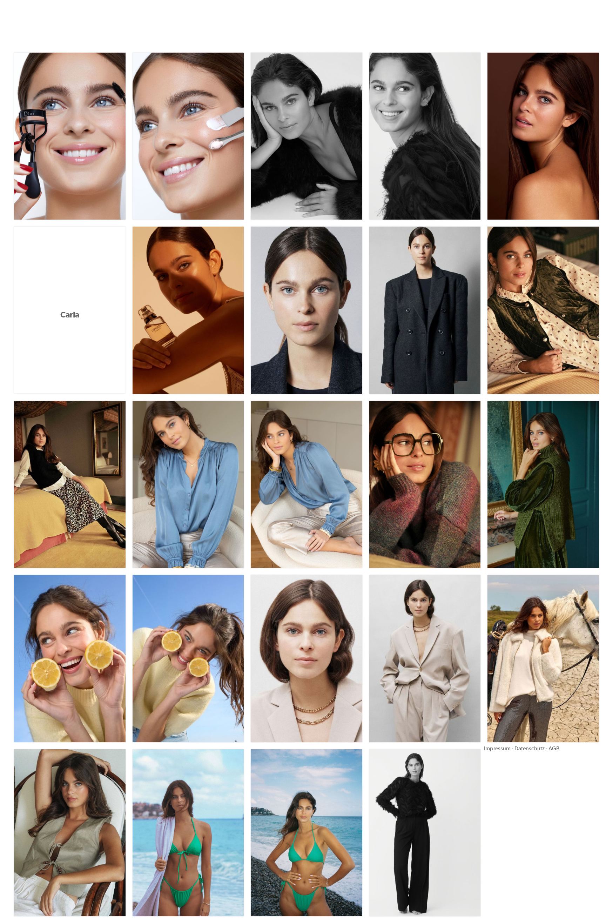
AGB (553, 748)
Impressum (497, 748)
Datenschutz (529, 748)
